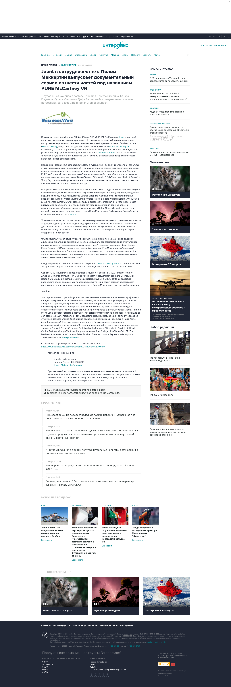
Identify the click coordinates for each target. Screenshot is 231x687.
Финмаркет (75, 36)
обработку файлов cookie (156, 642)
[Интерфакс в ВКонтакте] (99, 675)
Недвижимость (97, 36)
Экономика (81, 55)
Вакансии (92, 625)
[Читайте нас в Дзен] (91, 675)
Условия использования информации (172, 671)
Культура (103, 55)
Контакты (46, 625)
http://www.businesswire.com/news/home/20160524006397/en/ (73, 346)
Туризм (85, 36)
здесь (73, 214)
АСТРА (45, 672)
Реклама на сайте (109, 625)
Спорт (93, 55)
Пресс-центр (79, 625)
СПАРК (45, 662)
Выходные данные (165, 673)
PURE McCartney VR (119, 146)
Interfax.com (44, 36)
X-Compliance (47, 664)
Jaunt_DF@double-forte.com (68, 365)
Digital (125, 55)
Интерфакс (115, 45)
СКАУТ (45, 667)
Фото (157, 55)
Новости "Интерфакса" (98, 662)
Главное (45, 55)
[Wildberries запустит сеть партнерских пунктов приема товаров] (85, 524)
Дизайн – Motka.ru (164, 676)
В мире (68, 55)
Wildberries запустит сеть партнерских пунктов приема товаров (85, 541)
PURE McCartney (106, 152)
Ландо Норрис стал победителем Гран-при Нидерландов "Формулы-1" (144, 532)
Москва (115, 55)
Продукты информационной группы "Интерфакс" (81, 653)
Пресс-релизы (49, 65)
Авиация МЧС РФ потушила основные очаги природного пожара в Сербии (52, 532)
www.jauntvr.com (70, 337)
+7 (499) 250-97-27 (133, 646)
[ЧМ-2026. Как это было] (170, 391)
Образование (112, 36)
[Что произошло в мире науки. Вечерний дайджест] (170, 354)
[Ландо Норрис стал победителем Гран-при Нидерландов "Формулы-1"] (145, 524)
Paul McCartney (49, 146)
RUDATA (93, 667)
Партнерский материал (160, 123)
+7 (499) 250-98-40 (114, 646)
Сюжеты (147, 55)
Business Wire (68, 65)
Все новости (46, 540)
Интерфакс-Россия (59, 36)
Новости (135, 55)
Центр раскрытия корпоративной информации (108, 670)
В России (57, 55)
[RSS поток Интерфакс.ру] (103, 675)
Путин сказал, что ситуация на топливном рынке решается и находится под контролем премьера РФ (114, 534)
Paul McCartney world (109, 263)
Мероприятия (127, 36)
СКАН (92, 664)
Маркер (45, 670)
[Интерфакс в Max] (107, 675)
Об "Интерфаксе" (28, 36)
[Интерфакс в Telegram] (95, 675)
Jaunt (121, 137)
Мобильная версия (10, 36)
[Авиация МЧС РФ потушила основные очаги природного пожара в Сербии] (54, 524)
